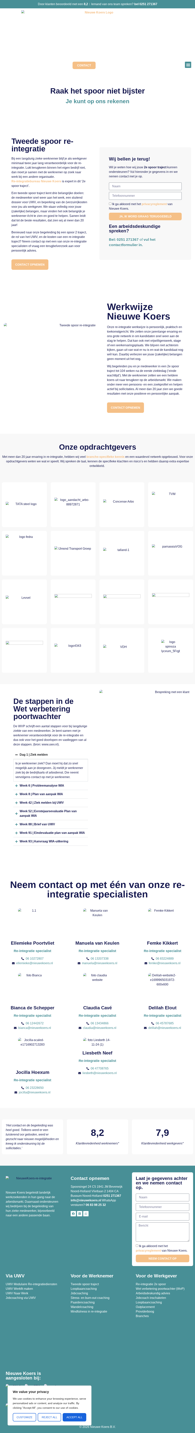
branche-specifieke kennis (105, 456)
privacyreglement (154, 204)
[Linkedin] (79, 1213)
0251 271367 (112, 1195)
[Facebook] (73, 1213)
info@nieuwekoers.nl (86, 1200)
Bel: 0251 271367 (124, 240)
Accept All (74, 1417)
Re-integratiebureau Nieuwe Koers (36, 181)
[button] (188, 65)
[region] (49, 1405)
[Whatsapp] (86, 1213)
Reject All (49, 1417)
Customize (24, 1417)
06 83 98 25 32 (96, 1204)
